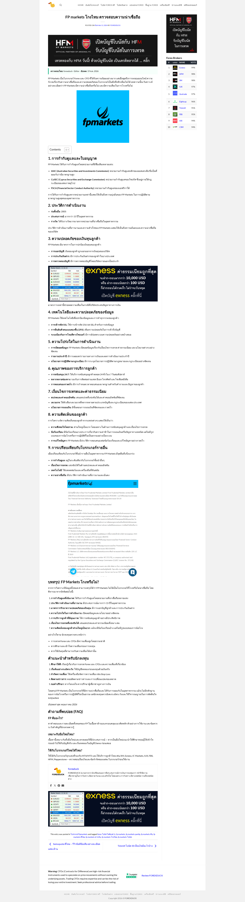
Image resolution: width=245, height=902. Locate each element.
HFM (181, 74)
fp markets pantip (133, 834)
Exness (182, 68)
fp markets (120, 834)
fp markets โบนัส (125, 837)
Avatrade (183, 94)
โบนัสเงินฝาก (122, 5)
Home (81, 5)
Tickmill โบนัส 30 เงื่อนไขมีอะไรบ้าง (135, 845)
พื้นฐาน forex (151, 5)
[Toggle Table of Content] (65, 149)
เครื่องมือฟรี (165, 5)
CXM (181, 127)
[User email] (63, 785)
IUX (180, 87)
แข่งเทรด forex (136, 5)
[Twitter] (55, 785)
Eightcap (182, 102)
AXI (180, 121)
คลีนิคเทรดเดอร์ (190, 5)
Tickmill (182, 108)
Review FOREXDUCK (152, 875)
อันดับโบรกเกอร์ (92, 5)
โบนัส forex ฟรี (108, 5)
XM (180, 80)
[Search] (61, 5)
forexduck (115, 25)
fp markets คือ (147, 834)
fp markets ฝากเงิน (93, 837)
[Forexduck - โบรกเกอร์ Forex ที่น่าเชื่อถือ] (51, 5)
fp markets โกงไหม (109, 837)
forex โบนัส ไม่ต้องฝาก (106, 834)
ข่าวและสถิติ (177, 5)
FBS (180, 114)
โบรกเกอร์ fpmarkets (79, 834)
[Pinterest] (59, 785)
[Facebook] (51, 785)
